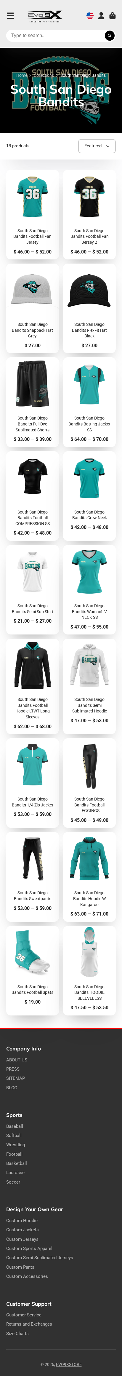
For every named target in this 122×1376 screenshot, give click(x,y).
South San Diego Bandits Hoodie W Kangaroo (89, 876)
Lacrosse (15, 1172)
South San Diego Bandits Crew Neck (89, 496)
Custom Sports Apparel (29, 1248)
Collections (44, 75)
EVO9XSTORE (69, 1364)
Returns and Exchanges (29, 1324)
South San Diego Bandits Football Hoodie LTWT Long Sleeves (32, 686)
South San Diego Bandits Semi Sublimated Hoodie (89, 686)
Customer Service (23, 1315)
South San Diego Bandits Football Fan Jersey (32, 214)
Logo (45, 15)
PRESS (13, 1069)
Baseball (14, 1126)
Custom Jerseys (22, 1239)
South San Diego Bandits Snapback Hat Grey (32, 308)
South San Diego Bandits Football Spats (32, 970)
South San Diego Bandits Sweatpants (32, 876)
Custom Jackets (22, 1229)
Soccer (13, 1182)
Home (21, 75)
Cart (112, 15)
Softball (14, 1135)
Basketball (16, 1163)
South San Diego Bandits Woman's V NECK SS (89, 589)
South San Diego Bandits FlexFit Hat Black (89, 308)
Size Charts (17, 1333)
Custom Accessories (27, 1276)
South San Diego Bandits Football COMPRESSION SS (32, 496)
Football (14, 1154)
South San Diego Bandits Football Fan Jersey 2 (89, 214)
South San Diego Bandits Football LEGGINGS (89, 783)
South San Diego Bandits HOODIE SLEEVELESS (89, 970)
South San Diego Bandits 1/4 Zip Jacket (32, 783)
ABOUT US (16, 1060)
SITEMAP (15, 1078)
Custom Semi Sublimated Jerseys (39, 1257)
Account (101, 15)
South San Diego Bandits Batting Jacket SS (89, 402)
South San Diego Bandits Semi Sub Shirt (32, 589)
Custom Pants (20, 1267)
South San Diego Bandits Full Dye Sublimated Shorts (32, 402)
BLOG (11, 1087)
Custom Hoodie (22, 1220)
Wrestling (15, 1144)
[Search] (110, 36)
